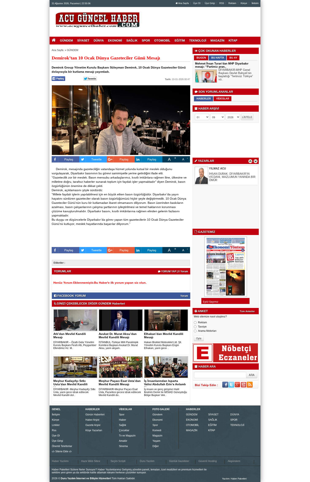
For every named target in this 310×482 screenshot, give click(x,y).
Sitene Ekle (62, 451)
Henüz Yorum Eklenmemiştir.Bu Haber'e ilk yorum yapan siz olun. (100, 282)
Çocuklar (124, 430)
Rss (54, 430)
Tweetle (96, 159)
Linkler (56, 425)
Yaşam (156, 440)
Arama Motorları (207, 330)
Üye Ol (196, 3)
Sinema (123, 446)
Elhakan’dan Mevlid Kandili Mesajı (163, 335)
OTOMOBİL (192, 425)
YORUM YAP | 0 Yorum (174, 271)
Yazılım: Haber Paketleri (234, 478)
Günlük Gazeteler (179, 461)
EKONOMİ (192, 419)
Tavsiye (202, 326)
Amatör (123, 440)
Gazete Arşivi (92, 425)
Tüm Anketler (247, 311)
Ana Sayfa (183, 3)
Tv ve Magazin (127, 435)
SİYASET (213, 414)
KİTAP (211, 430)
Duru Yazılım (147, 461)
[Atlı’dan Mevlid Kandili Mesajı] (76, 320)
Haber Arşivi (92, 419)
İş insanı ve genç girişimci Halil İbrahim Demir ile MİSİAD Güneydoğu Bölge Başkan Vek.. (165, 392)
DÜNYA (234, 414)
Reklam (232, 3)
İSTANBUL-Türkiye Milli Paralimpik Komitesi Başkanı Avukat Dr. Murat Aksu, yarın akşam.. (118, 345)
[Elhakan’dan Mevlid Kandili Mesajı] (167, 320)
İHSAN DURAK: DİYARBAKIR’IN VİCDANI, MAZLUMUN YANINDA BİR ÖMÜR (232, 177)
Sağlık (122, 425)
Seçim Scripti (118, 461)
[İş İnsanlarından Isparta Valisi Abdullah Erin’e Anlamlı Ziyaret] (167, 367)
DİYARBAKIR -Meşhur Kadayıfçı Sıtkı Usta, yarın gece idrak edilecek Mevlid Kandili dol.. (74, 392)
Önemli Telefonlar (62, 446)
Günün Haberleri (95, 414)
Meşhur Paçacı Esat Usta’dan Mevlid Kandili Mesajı (120, 382)
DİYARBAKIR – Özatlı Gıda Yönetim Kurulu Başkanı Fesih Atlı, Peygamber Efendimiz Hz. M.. (74, 345)
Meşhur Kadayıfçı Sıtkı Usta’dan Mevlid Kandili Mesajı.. (70, 384)
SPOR (233, 419)
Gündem (157, 414)
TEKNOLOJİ (237, 425)
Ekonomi (157, 419)
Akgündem (234, 461)
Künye (244, 3)
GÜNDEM (72, 50)
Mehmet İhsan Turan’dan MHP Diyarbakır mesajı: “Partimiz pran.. (221, 65)
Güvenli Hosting (207, 461)
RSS (221, 3)
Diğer (155, 446)
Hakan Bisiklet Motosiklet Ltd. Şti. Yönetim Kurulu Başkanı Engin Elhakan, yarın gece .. (163, 345)
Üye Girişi (210, 3)
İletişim (56, 414)
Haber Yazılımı (60, 461)
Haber (122, 419)
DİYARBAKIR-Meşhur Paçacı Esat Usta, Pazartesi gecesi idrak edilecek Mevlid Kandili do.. (120, 392)
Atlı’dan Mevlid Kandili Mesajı (69, 335)
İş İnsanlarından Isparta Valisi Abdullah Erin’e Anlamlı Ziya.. (165, 384)
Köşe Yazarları (93, 430)
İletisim (255, 3)
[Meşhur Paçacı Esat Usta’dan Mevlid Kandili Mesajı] (121, 367)
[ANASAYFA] (97, 19)
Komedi (156, 430)
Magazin (157, 435)
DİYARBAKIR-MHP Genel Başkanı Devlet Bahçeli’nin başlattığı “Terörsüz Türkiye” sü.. (235, 74)
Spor (121, 414)
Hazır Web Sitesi (90, 461)
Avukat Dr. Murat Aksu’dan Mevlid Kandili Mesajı (118, 335)
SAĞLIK (212, 419)
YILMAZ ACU (217, 168)
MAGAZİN (191, 430)
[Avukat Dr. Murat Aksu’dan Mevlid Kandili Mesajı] (121, 320)
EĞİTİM (212, 425)
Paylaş (68, 159)
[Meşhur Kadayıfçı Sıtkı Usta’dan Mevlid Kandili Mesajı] (76, 367)
